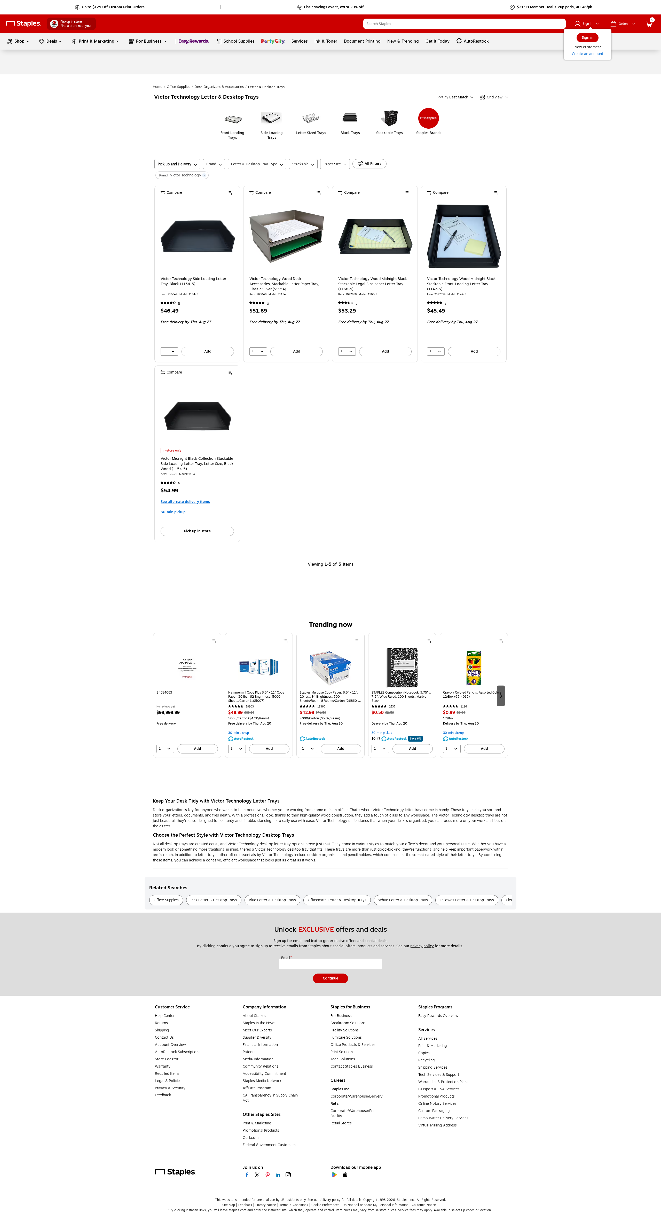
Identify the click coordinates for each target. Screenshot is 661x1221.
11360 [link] (321, 707)
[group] (187, 695)
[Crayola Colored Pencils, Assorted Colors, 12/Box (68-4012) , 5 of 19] (473, 667)
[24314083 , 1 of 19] (187, 667)
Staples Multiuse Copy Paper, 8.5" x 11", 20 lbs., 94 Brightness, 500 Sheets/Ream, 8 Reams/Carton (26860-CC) (329, 696)
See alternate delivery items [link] (185, 501)
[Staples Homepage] (23, 24)
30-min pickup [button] (173, 512)
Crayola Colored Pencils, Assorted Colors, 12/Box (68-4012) (472, 694)
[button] (560, 23)
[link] (110, 7)
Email (286, 958)
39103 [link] (250, 707)
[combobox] (464, 24)
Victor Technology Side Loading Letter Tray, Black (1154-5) (193, 281)
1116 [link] (464, 707)
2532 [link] (392, 707)
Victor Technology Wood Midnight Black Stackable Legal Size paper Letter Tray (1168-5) (372, 284)
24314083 (164, 692)
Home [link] (157, 86)
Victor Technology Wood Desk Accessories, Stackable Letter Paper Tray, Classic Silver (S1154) (284, 284)
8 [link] (179, 303)
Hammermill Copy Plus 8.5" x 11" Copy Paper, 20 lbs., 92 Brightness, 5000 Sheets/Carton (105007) (256, 696)
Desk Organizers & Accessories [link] (219, 86)
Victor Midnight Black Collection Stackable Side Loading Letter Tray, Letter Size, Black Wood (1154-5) (197, 464)
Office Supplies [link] (178, 86)
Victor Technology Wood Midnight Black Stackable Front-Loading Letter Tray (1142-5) (461, 284)
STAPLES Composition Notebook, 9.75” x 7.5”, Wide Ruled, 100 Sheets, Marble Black (401, 696)
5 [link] (179, 483)
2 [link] (445, 303)
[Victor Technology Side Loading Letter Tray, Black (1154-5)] (198, 236)
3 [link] (268, 303)
